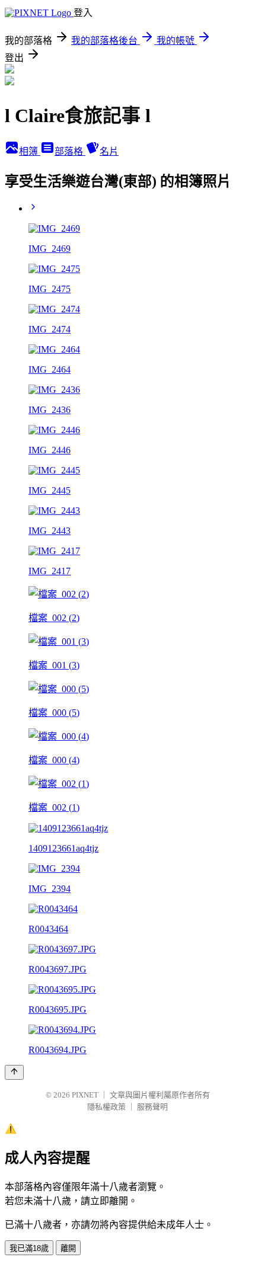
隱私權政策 (106, 1106)
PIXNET (85, 1094)
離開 (68, 1248)
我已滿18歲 (29, 1248)
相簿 (29, 151)
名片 (109, 151)
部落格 (70, 151)
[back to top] (14, 1072)
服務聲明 (152, 1106)
